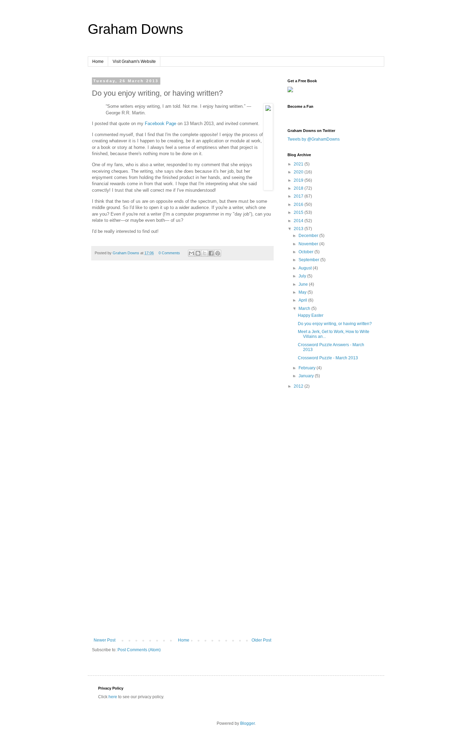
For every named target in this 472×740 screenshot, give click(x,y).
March (305, 308)
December (309, 235)
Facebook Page (160, 123)
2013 (299, 228)
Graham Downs (135, 29)
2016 (299, 204)
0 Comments (169, 253)
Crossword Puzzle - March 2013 (328, 357)
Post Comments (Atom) (139, 649)
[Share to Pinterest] (217, 253)
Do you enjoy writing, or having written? (335, 323)
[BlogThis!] (198, 253)
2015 (299, 212)
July (303, 276)
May (303, 292)
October (306, 251)
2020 (299, 172)
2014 (299, 220)
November (309, 243)
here (112, 696)
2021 (299, 164)
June (304, 284)
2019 (299, 180)
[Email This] (191, 253)
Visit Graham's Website (134, 61)
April (303, 300)
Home (98, 61)
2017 (299, 196)
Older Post (261, 640)
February (308, 368)
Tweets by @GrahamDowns (313, 139)
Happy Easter (310, 315)
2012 (299, 386)
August (306, 268)
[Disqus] (182, 362)
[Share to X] (204, 253)
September (309, 259)
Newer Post (104, 640)
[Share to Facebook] (211, 253)
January (307, 375)
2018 (299, 188)
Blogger (247, 723)
